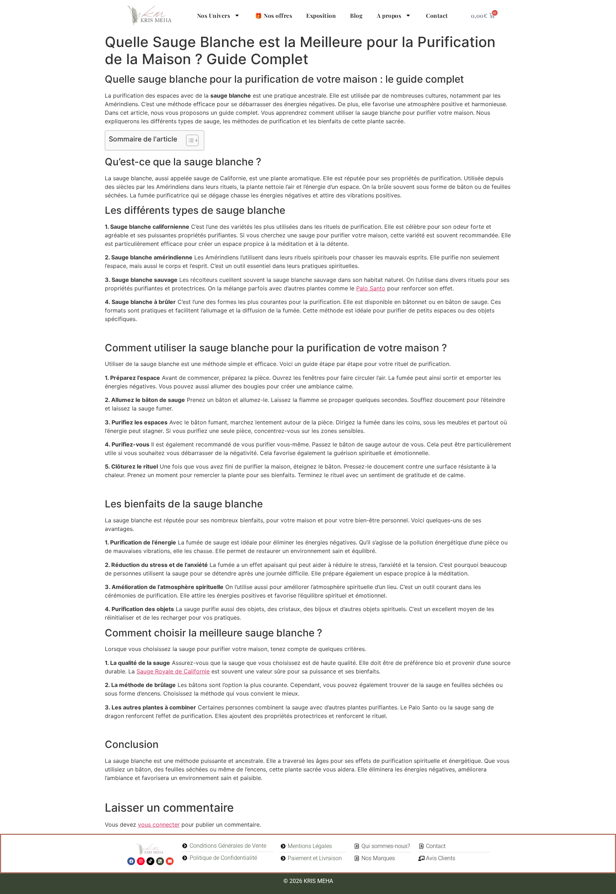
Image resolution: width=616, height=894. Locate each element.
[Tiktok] (150, 861)
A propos (389, 15)
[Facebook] (131, 861)
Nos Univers (213, 15)
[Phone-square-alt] (160, 861)
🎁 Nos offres (273, 15)
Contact (437, 15)
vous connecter (159, 824)
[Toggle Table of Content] (189, 140)
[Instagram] (141, 861)
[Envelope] (170, 861)
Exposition (321, 15)
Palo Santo (370, 288)
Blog (356, 15)
